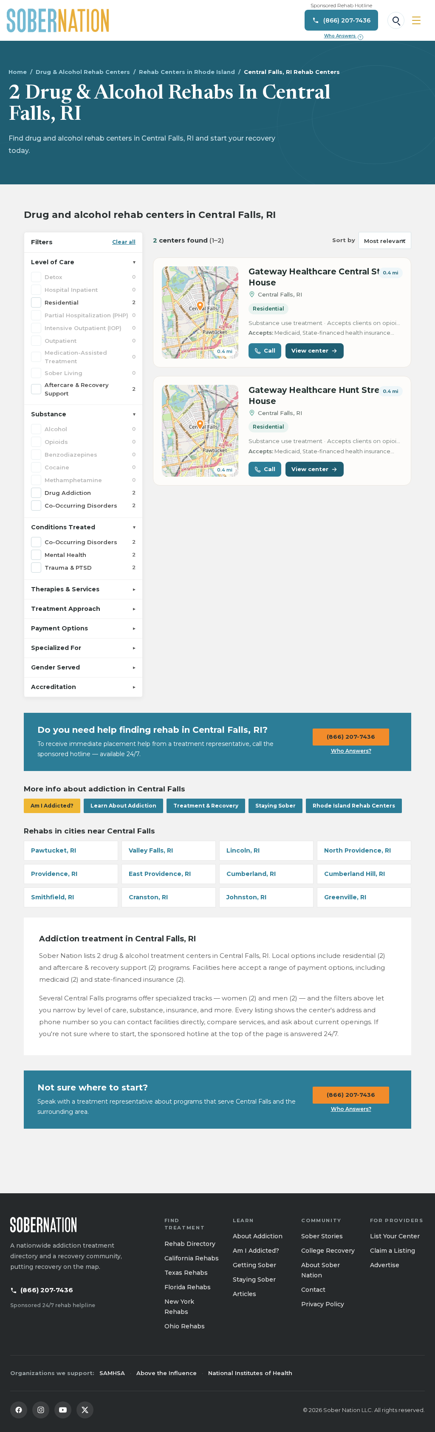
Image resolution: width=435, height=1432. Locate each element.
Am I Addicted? (52, 805)
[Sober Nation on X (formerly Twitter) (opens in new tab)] (84, 1409)
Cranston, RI (148, 897)
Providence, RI (54, 874)
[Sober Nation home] (58, 20)
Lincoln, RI (243, 850)
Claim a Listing (392, 1250)
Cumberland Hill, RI (354, 874)
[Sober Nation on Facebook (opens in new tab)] (18, 1409)
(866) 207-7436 (351, 736)
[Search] (395, 20)
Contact (313, 1290)
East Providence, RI (160, 874)
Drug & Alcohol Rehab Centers (83, 71)
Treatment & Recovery (205, 805)
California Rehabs (191, 1258)
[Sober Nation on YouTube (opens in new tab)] (62, 1409)
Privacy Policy (322, 1304)
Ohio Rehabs (184, 1326)
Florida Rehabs (187, 1287)
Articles (244, 1294)
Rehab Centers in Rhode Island (187, 71)
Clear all (124, 242)
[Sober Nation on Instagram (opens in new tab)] (40, 1409)
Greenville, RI (345, 897)
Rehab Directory (189, 1244)
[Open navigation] (416, 20)
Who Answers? (351, 751)
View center (309, 350)
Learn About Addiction (123, 805)
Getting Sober (254, 1265)
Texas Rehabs (186, 1273)
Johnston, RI (246, 897)
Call (269, 350)
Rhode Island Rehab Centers (354, 805)
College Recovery (328, 1250)
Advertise (384, 1265)
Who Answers (343, 36)
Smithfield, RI (52, 897)
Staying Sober (275, 805)
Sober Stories (322, 1236)
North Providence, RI (357, 850)
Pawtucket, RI (53, 850)
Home (17, 71)
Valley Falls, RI (151, 850)
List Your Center (395, 1236)
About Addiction (257, 1236)
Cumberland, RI (251, 874)
